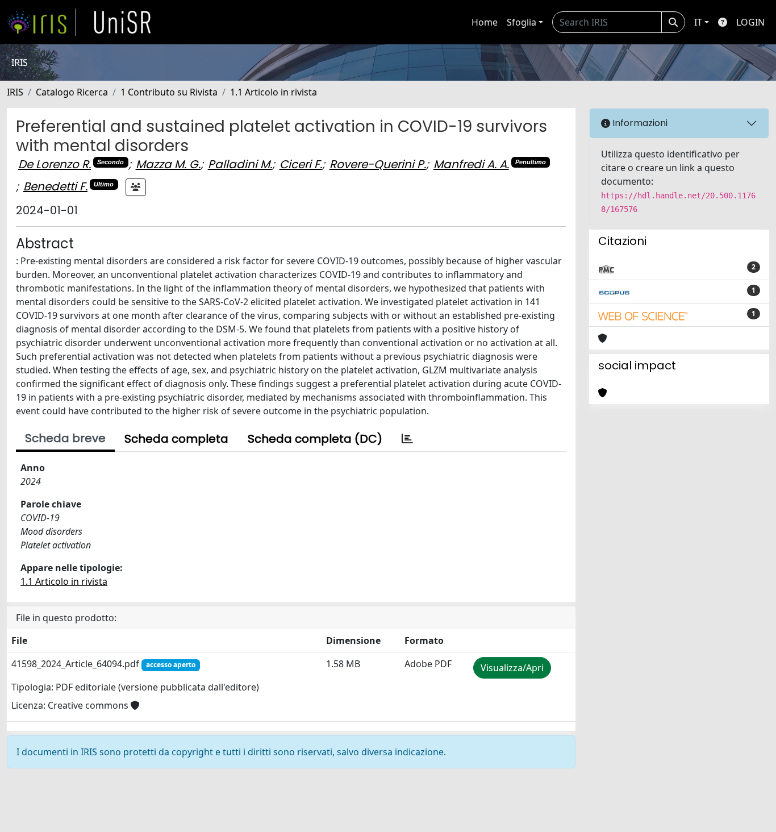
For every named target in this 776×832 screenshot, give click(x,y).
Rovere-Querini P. (377, 164)
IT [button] (698, 22)
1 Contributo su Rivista (169, 92)
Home (485, 22)
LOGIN (750, 22)
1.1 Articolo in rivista (273, 92)
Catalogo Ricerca (72, 92)
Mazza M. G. (168, 164)
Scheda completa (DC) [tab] (315, 439)
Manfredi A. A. (471, 164)
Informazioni (638, 123)
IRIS (15, 92)
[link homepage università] (122, 22)
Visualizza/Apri (512, 668)
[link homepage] (41, 22)
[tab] (407, 439)
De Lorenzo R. (54, 164)
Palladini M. (240, 164)
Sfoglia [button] (521, 22)
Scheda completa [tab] (176, 439)
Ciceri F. (300, 164)
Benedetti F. (55, 186)
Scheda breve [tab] (65, 438)
